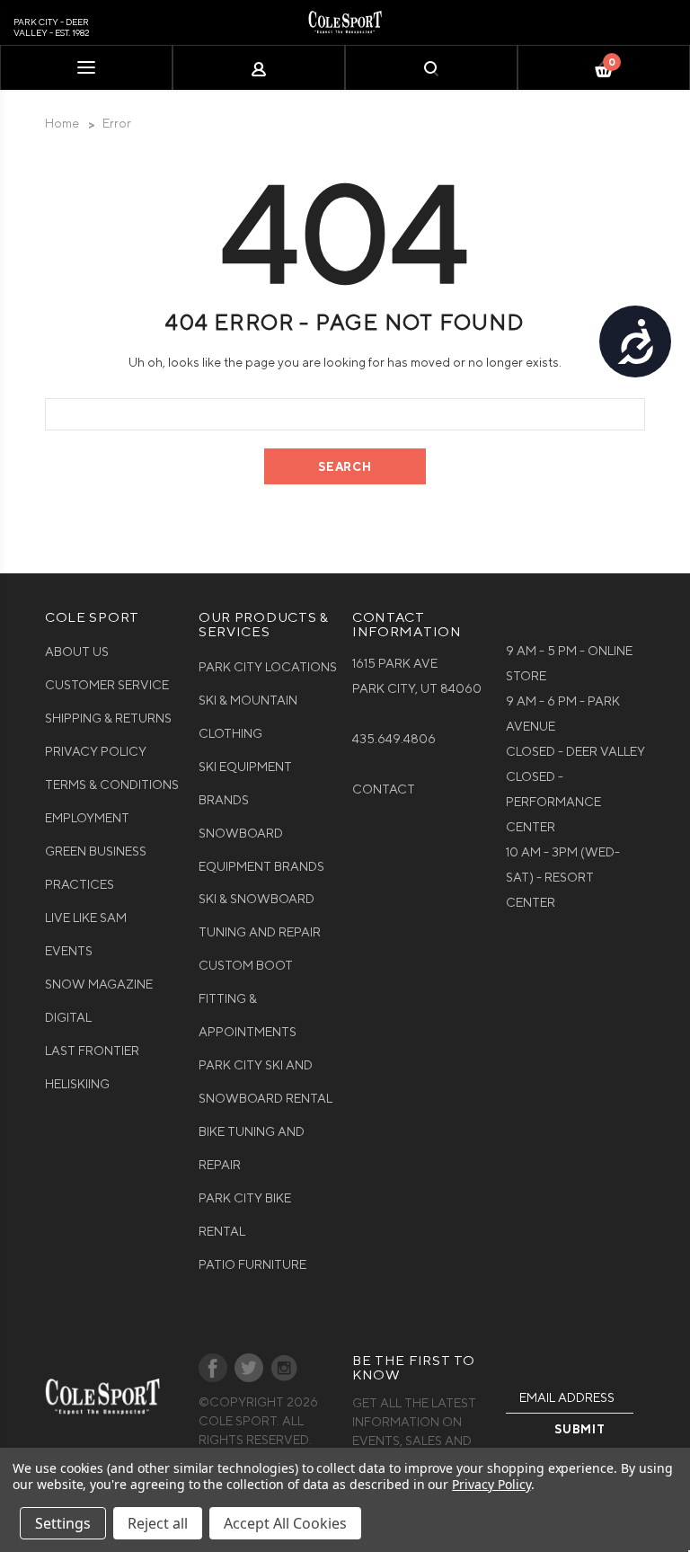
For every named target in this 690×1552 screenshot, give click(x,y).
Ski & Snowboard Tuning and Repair (260, 915)
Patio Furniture (252, 1264)
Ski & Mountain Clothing (248, 717)
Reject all (158, 1523)
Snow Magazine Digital (99, 1000)
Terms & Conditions (112, 784)
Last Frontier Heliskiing (92, 1067)
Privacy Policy (95, 751)
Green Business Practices (95, 867)
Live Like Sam (86, 917)
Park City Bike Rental (245, 1214)
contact (383, 789)
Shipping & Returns (108, 718)
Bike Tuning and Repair (252, 1148)
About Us (77, 651)
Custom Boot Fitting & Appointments (247, 998)
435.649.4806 (394, 739)
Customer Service (107, 685)
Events (69, 951)
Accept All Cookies (285, 1523)
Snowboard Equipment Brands (261, 850)
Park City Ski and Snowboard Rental (265, 1081)
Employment (87, 818)
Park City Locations (268, 667)
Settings (63, 1523)
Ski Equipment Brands (245, 783)
